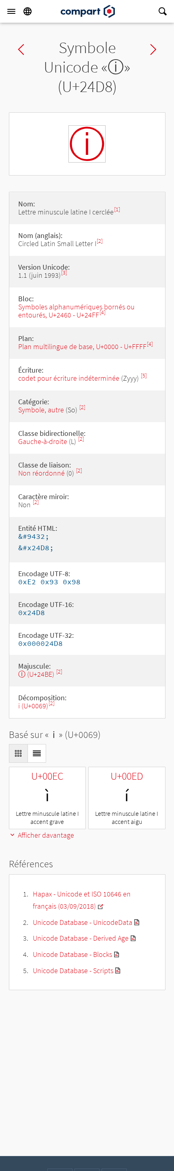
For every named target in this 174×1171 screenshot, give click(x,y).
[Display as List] (37, 753)
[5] (144, 375)
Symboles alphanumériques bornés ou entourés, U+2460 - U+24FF (76, 311)
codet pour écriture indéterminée (68, 378)
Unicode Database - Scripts (73, 970)
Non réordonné (41, 473)
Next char (153, 49)
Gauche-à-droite (42, 441)
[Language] (27, 11)
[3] (64, 272)
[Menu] (11, 11)
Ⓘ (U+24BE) (37, 674)
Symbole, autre (42, 409)
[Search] (163, 11)
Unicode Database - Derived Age (81, 938)
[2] (100, 241)
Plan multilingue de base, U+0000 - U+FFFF (82, 346)
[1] (117, 209)
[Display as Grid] (18, 753)
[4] (103, 312)
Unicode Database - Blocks (72, 954)
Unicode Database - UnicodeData (82, 922)
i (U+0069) (33, 705)
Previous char (21, 49)
